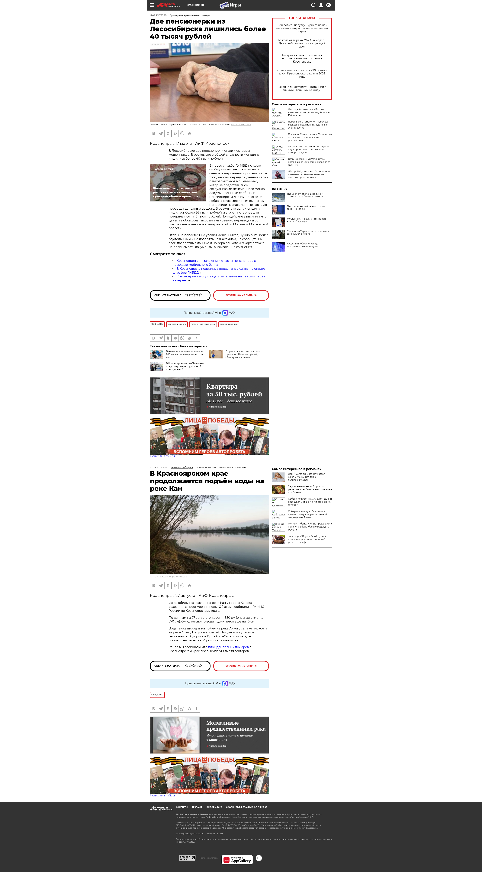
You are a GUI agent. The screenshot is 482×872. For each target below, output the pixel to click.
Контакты (182, 807)
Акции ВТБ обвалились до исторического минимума (302, 245)
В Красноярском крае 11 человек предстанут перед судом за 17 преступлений (185, 366)
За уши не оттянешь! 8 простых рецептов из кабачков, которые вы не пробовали (310, 489)
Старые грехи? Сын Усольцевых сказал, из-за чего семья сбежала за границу (309, 162)
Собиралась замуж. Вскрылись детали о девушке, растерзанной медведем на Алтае (307, 514)
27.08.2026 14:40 (159, 467)
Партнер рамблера (208, 858)
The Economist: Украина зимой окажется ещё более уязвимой (305, 195)
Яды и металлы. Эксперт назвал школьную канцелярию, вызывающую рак (306, 476)
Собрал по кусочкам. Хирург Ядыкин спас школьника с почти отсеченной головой (310, 501)
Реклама (197, 807)
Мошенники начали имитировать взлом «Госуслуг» (306, 220)
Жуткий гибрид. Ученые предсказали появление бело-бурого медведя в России (310, 526)
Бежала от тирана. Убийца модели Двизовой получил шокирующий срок (302, 43)
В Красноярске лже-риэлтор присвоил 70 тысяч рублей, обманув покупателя (242, 354)
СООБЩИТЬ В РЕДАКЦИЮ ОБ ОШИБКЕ (246, 807)
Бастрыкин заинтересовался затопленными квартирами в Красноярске (302, 58)
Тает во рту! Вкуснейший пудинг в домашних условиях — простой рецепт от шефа (308, 539)
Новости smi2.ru (162, 456)
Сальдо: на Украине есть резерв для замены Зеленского (308, 232)
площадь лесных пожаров (228, 647)
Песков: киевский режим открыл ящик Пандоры (306, 207)
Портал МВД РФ (241, 124)
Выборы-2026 (214, 807)
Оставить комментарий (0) (241, 295)
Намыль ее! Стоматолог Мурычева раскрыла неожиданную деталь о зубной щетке (308, 124)
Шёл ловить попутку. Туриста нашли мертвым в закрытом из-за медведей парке (302, 28)
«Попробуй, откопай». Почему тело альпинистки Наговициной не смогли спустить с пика (309, 174)
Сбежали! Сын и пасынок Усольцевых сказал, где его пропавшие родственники (310, 137)
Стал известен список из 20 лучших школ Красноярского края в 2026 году (302, 73)
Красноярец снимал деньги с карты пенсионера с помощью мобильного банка (214, 262)
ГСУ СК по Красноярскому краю (168, 576)
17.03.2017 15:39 (158, 15)
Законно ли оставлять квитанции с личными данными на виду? (302, 88)
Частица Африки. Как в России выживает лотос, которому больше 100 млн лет (308, 112)
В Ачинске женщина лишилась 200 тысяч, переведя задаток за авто (184, 354)
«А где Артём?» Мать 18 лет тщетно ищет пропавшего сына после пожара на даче (308, 149)
